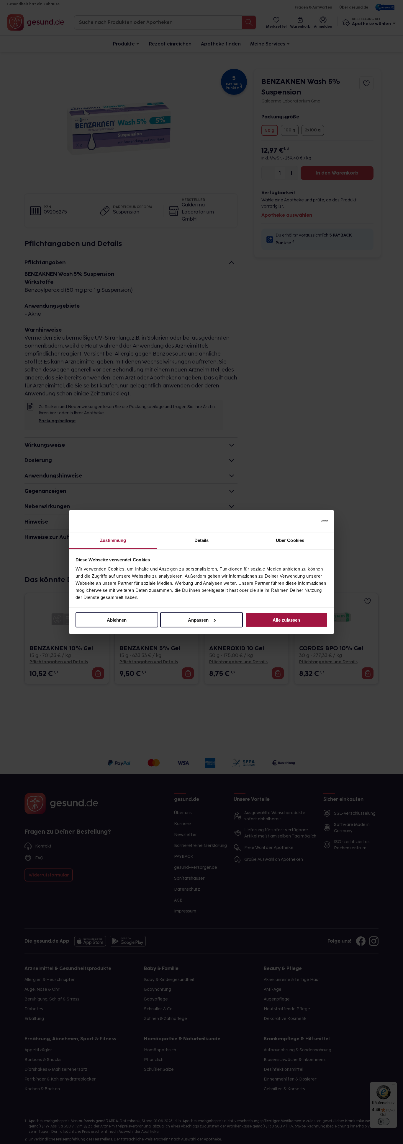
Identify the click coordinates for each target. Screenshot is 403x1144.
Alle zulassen (286, 619)
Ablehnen (117, 619)
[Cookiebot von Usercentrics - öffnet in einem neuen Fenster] (302, 520)
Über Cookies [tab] (290, 540)
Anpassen (198, 619)
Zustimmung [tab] (113, 540)
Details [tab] (201, 540)
